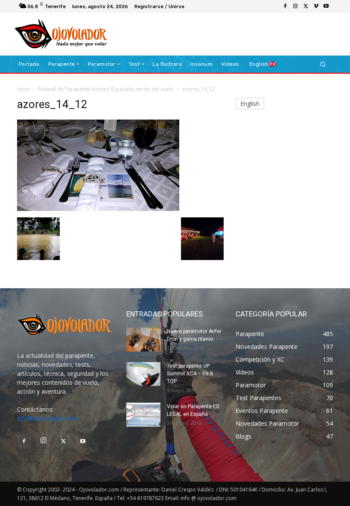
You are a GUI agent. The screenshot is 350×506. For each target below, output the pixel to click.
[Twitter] (305, 6)
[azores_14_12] (98, 208)
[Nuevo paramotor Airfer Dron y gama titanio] (143, 339)
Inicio (23, 89)
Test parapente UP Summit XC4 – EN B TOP (190, 373)
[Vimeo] (316, 6)
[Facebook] (285, 6)
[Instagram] (295, 6)
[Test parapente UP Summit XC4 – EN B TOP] (143, 374)
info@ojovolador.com (47, 418)
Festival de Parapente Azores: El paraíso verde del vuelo (106, 89)
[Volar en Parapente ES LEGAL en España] (143, 415)
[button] (323, 64)
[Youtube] (326, 6)
